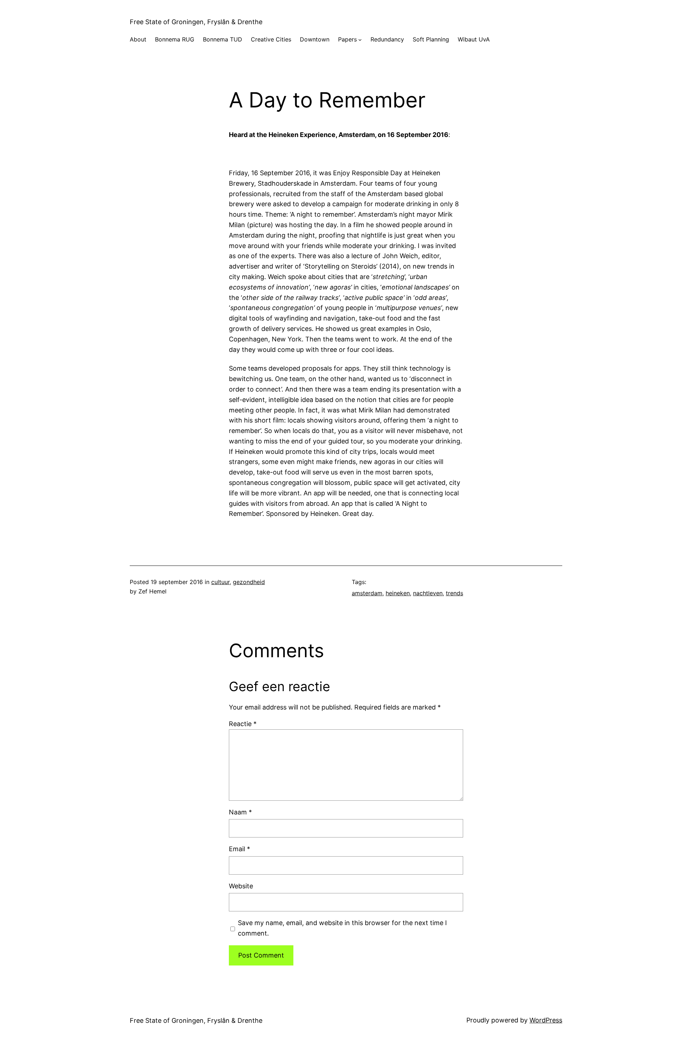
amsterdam (367, 593)
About (138, 39)
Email (239, 849)
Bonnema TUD (222, 39)
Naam (240, 812)
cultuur (220, 581)
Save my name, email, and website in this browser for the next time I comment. (342, 928)
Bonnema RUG (174, 39)
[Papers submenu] (360, 39)
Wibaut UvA (474, 39)
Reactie (243, 724)
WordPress (545, 1020)
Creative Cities (271, 39)
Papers (347, 39)
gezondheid (249, 581)
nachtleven (428, 593)
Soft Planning (431, 39)
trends (454, 593)
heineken (398, 593)
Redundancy (387, 39)
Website (241, 886)
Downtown (314, 39)
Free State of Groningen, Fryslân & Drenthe (196, 22)
